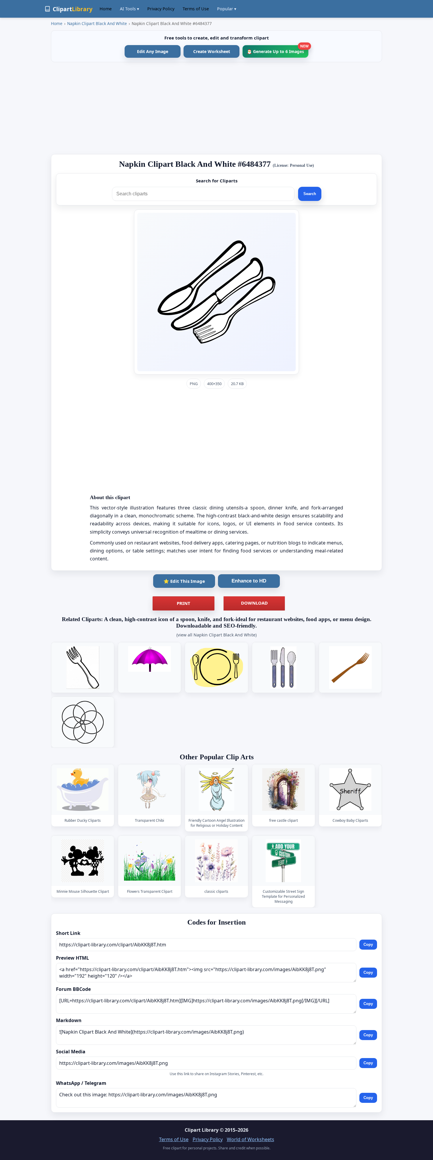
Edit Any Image (152, 51)
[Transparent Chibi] (149, 789)
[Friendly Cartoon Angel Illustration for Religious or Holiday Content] (216, 789)
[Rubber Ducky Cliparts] (82, 789)
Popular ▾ (226, 8)
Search (309, 194)
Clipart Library (202, 1130)
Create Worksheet (211, 51)
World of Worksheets (250, 1139)
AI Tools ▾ (129, 8)
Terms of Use (196, 8)
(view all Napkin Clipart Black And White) (216, 635)
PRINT (183, 603)
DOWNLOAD (254, 603)
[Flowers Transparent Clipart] (149, 860)
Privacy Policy (160, 8)
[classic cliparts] (216, 860)
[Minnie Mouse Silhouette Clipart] (82, 860)
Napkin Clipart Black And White (97, 23)
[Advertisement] (216, 108)
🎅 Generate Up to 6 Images (277, 49)
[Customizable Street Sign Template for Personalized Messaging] (283, 860)
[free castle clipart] (283, 789)
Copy (368, 944)
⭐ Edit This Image (184, 581)
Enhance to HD (249, 581)
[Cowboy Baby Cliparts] (350, 789)
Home (106, 8)
